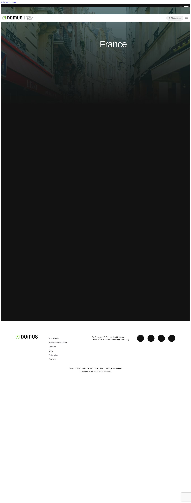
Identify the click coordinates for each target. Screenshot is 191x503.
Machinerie (54, 338)
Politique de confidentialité (92, 368)
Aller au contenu (8, 2)
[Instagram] (161, 338)
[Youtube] (151, 338)
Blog (51, 351)
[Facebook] (171, 338)
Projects (52, 347)
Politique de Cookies (113, 368)
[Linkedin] (140, 338)
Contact (52, 359)
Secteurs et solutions (58, 342)
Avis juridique (74, 368)
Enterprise (53, 355)
